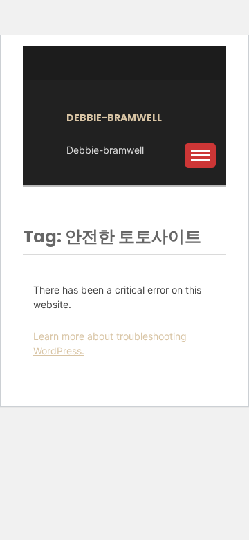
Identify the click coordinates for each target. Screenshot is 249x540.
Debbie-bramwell (114, 118)
